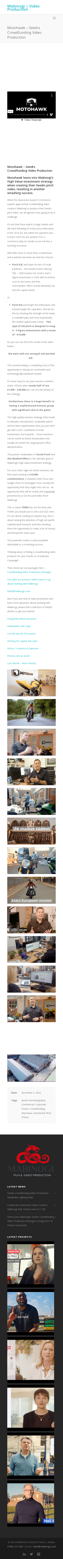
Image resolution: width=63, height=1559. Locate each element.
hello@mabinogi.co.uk (18, 591)
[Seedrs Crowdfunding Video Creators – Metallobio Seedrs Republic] (30, 1264)
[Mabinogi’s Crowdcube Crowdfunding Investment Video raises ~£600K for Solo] (30, 1360)
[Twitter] (31, 1554)
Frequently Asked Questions (22, 618)
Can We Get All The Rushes (21, 633)
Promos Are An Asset (18, 655)
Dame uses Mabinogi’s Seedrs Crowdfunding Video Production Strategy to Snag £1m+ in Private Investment (30, 1221)
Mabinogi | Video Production (23, 7)
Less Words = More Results (21, 663)
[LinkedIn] (24, 1554)
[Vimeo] (38, 1554)
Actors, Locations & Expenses (23, 648)
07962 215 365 (15, 1546)
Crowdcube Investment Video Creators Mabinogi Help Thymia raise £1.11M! (27, 1207)
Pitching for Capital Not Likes (22, 641)
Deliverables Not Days (19, 626)
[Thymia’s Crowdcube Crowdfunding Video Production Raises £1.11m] (30, 1408)
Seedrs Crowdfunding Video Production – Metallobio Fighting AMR (28, 1195)
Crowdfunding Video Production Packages (29, 572)
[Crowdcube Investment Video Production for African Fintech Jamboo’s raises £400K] (30, 1312)
